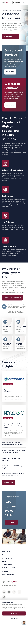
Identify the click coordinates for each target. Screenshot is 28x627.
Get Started (11, 522)
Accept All (14, 613)
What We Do (6, 551)
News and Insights (8, 574)
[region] (14, 613)
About (4, 561)
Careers (4, 555)
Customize (14, 618)
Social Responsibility (9, 568)
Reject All (14, 623)
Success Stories (7, 564)
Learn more (10, 71)
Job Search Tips (7, 558)
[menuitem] (5, 2)
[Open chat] (23, 623)
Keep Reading (8, 482)
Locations (5, 571)
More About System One (12, 298)
